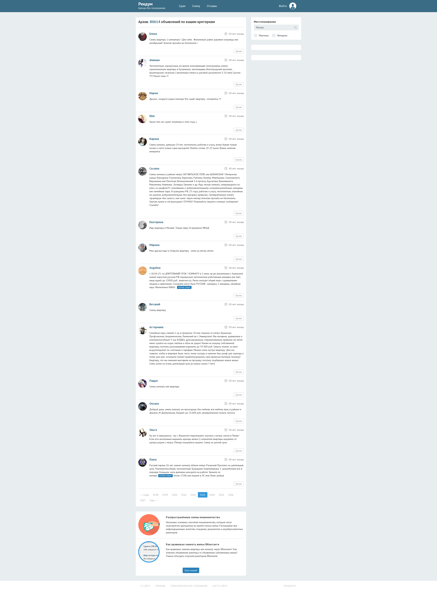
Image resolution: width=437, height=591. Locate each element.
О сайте (145, 585)
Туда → (154, 500)
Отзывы (212, 6)
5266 (231, 494)
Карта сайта (220, 585)
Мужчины (264, 35)
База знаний (191, 570)
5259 (165, 494)
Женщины (282, 35)
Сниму (196, 6)
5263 (202, 494)
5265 (221, 494)
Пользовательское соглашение (189, 585)
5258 (155, 494)
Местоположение (265, 21)
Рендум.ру (290, 585)
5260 (174, 494)
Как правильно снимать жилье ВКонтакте (192, 544)
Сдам (182, 6)
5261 (184, 494)
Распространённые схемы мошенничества (193, 517)
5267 (143, 500)
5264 (212, 494)
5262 (193, 494)
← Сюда (144, 494)
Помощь (160, 585)
